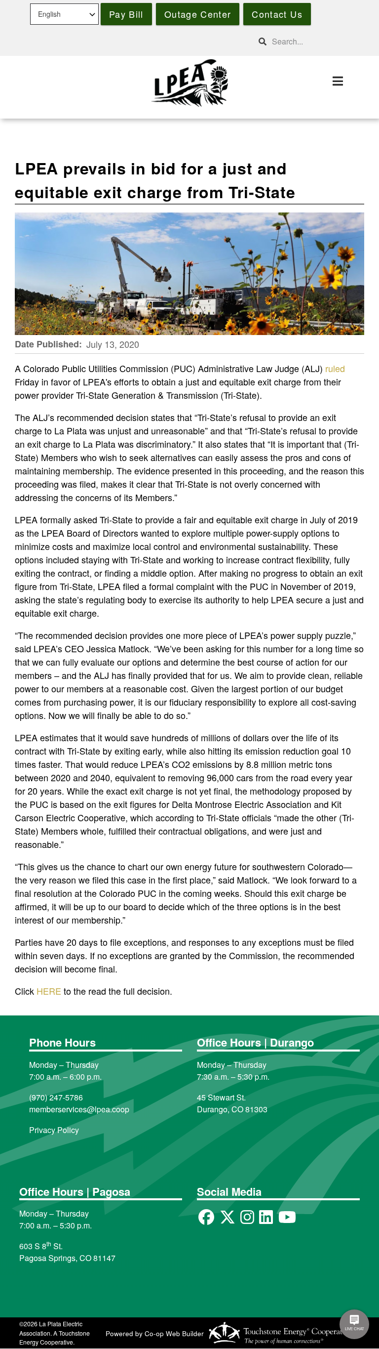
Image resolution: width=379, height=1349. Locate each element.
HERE (49, 990)
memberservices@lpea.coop (79, 1109)
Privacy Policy (54, 1130)
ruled (335, 368)
